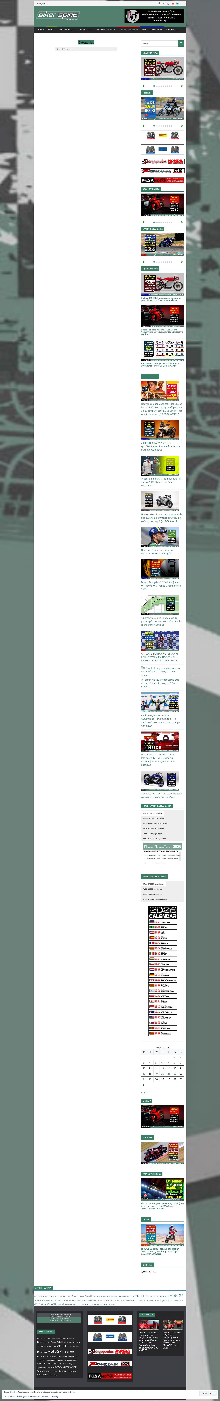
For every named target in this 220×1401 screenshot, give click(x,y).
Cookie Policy (53, 1397)
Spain (170, 1300)
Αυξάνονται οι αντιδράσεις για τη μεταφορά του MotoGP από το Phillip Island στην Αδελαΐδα (161, 621)
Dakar (69, 1296)
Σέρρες (94, 1304)
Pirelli (151, 1300)
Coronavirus (61, 1296)
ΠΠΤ (89, 1304)
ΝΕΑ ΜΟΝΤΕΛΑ (65, 29)
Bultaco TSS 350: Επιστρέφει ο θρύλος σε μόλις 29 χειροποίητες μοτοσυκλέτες (161, 299)
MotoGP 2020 (71, 1301)
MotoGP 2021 (82, 1300)
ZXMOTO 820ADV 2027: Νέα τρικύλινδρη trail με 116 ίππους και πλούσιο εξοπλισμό (160, 446)
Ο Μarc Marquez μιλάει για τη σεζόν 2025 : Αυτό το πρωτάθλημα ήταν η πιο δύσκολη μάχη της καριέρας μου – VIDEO (148, 1341)
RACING (156, 1301)
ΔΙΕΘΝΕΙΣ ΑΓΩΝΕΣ (127, 29)
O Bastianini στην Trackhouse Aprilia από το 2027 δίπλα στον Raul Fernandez (161, 482)
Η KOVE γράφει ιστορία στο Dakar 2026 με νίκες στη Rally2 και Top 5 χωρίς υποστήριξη (160, 1251)
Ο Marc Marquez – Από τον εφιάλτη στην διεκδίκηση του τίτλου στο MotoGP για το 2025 (172, 1340)
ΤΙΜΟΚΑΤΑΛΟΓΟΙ (85, 29)
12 (156, 1068)
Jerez (108, 1296)
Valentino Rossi (178, 1301)
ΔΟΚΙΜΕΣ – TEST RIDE (106, 29)
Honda (99, 1296)
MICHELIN (141, 1296)
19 (156, 1073)
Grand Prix (90, 1296)
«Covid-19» (70, 1304)
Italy (104, 1296)
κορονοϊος (113, 1304)
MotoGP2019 (51, 1300)
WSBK (54, 1304)
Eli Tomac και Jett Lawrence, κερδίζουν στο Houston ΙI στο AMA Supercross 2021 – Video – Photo (162, 1206)
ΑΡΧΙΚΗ (41, 29)
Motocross (164, 1296)
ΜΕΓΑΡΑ (85, 1304)
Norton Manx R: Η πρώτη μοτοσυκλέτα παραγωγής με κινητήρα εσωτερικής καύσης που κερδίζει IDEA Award (162, 518)
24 (144, 1079)
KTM (113, 1296)
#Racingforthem (49, 1296)
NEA (50, 29)
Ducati (74, 1296)
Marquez (130, 1296)
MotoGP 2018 (39, 1300)
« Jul (143, 1092)
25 (150, 1079)
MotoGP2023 (123, 1301)
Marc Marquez (120, 1296)
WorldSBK (45, 1304)
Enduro (81, 1296)
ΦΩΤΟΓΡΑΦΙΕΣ (102, 1304)
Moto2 (156, 1296)
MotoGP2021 (92, 1301)
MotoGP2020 (62, 1301)
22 (175, 1073)
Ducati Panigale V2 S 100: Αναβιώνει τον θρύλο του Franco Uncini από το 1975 (161, 586)
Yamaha (62, 1304)
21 (168, 1073)
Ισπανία (78, 1304)
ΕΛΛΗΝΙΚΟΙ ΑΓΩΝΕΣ (150, 29)
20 (162, 1073)
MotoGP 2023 (133, 1301)
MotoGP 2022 (113, 1301)
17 (144, 1073)
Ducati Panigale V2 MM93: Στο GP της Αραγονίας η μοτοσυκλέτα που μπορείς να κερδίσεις (162, 332)
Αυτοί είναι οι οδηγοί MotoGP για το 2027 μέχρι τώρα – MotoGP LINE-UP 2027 (161, 364)
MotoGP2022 (103, 1301)
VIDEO (37, 1304)
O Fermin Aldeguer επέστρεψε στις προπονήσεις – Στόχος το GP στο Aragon (160, 683)
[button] (53, 29)
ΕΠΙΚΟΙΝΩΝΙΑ (172, 29)
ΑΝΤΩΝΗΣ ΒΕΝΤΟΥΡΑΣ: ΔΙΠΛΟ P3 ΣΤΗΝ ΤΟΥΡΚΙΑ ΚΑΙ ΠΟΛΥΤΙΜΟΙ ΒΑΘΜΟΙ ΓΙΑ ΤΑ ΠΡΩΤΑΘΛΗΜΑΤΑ (159, 657)
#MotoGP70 (38, 1296)
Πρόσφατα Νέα (150, 376)
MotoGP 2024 (144, 1301)
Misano (150, 1296)
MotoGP (176, 1295)
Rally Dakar (163, 1301)
